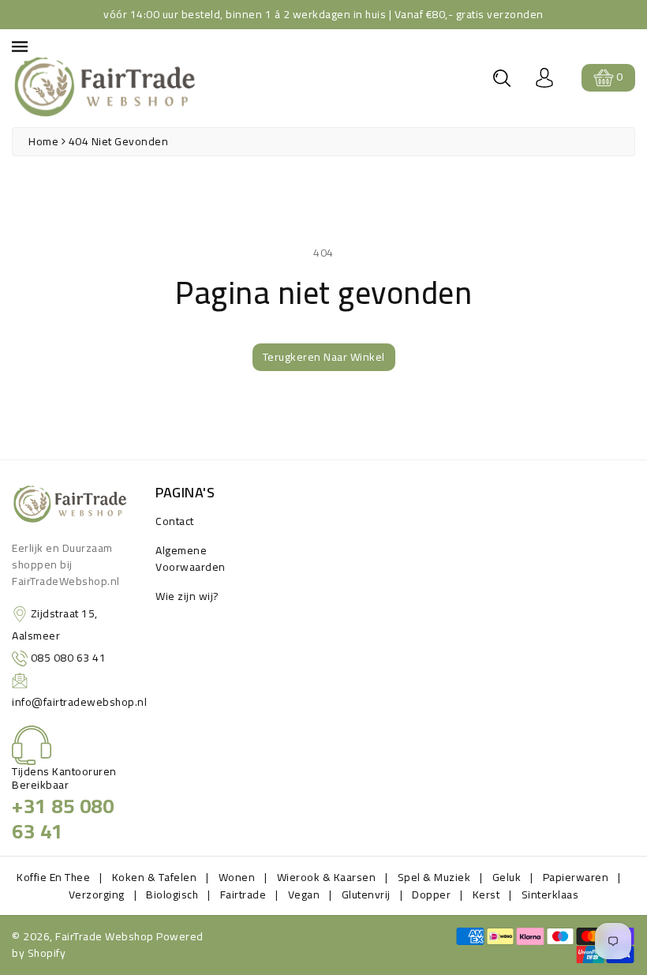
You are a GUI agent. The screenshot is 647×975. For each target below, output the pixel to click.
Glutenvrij (366, 894)
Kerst (486, 894)
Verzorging (97, 894)
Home (43, 141)
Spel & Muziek (434, 877)
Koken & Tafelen (154, 877)
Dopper (431, 894)
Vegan (304, 894)
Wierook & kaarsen (326, 877)
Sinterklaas (550, 894)
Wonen (237, 877)
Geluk (507, 877)
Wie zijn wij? (187, 596)
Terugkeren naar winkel (324, 357)
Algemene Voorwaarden (190, 558)
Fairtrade (243, 894)
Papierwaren (576, 877)
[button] (501, 78)
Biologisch (172, 894)
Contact (174, 521)
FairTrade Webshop (104, 936)
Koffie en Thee (53, 877)
